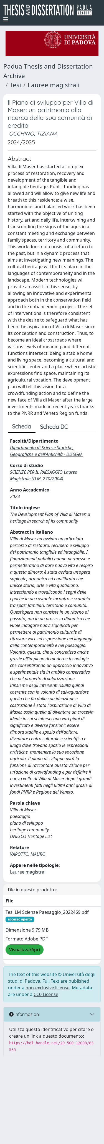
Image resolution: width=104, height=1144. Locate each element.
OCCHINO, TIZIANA (33, 133)
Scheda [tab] (21, 426)
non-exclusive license (48, 988)
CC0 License (46, 994)
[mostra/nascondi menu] (5, 19)
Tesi (15, 85)
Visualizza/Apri (24, 950)
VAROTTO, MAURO (27, 854)
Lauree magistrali (54, 85)
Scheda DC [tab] (54, 426)
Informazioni (27, 1014)
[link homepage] (49, 10)
